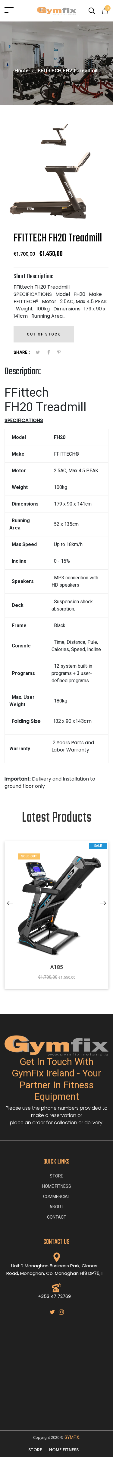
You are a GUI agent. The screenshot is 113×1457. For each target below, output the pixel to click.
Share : (22, 352)
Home (21, 70)
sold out (29, 856)
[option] (56, 136)
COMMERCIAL (56, 1196)
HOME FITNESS (56, 1186)
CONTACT (56, 1217)
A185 (56, 967)
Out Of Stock (44, 334)
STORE (56, 1176)
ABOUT (56, 1206)
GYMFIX (71, 1437)
